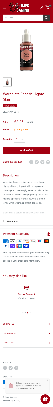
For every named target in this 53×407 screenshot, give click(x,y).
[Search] (46, 18)
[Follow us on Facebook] (5, 368)
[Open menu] (4, 7)
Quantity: (8, 139)
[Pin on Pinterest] (37, 162)
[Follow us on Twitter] (11, 368)
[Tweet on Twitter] (42, 162)
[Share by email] (48, 162)
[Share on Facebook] (31, 162)
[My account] (41, 7)
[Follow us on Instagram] (16, 368)
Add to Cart (26, 150)
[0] (47, 7)
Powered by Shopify (11, 400)
